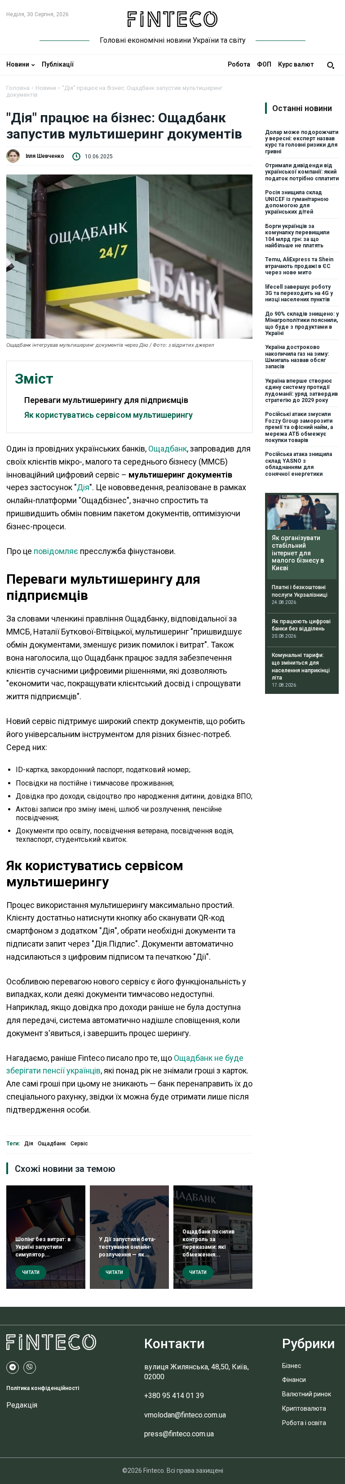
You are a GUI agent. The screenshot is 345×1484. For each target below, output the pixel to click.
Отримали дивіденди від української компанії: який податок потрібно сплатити (302, 172)
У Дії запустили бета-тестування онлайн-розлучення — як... (127, 1247)
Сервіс (79, 1143)
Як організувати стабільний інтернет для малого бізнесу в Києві (298, 553)
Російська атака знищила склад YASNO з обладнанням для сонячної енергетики (298, 464)
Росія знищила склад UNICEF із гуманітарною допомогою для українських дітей (296, 202)
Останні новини (302, 108)
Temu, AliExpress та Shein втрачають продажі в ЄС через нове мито (299, 266)
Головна (18, 88)
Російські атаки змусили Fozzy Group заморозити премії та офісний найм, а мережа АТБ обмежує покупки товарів (299, 427)
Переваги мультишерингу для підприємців (106, 400)
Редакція (21, 1405)
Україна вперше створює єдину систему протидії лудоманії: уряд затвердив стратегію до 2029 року (301, 390)
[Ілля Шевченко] (15, 156)
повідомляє (56, 551)
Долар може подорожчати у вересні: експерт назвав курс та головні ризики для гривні (301, 142)
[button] (331, 65)
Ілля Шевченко (45, 156)
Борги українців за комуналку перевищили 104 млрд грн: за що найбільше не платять (297, 236)
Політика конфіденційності (42, 1388)
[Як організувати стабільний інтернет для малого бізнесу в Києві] (301, 512)
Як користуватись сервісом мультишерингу (108, 415)
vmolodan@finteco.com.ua (185, 1415)
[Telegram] (12, 1367)
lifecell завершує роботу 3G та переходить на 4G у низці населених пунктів (299, 293)
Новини (45, 88)
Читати (31, 1272)
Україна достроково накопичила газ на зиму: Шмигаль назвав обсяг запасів (297, 357)
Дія (83, 487)
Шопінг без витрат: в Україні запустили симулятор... (43, 1247)
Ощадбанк (167, 448)
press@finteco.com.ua (179, 1434)
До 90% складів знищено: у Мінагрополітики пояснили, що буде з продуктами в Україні (302, 323)
